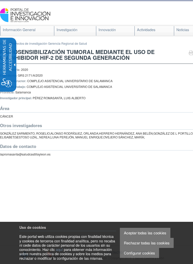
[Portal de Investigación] (25, 15)
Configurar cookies (139, 252)
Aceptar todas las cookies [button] (145, 232)
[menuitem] (19, 30)
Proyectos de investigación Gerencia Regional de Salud (49, 43)
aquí (59, 249)
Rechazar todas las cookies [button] (147, 242)
